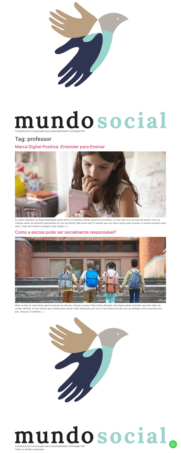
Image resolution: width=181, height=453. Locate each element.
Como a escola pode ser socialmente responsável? (65, 232)
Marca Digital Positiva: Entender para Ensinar (60, 146)
